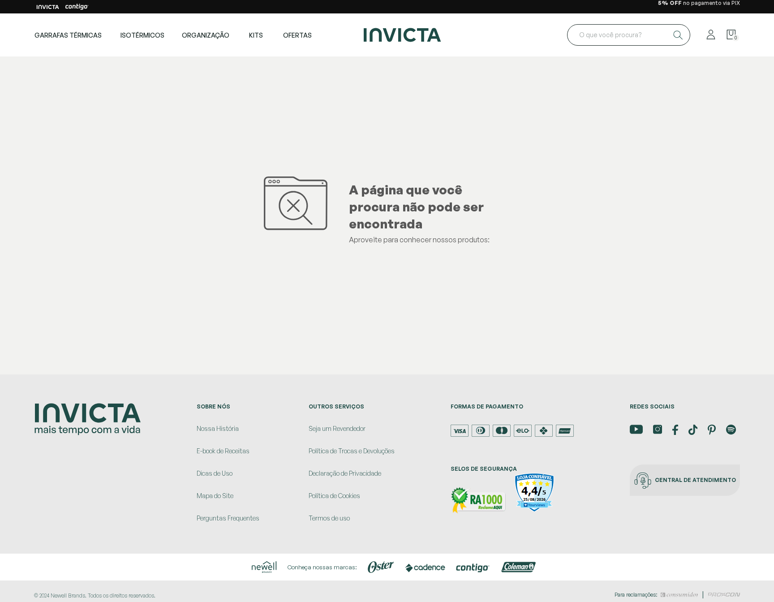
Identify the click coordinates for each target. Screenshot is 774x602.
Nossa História (218, 428)
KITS (256, 35)
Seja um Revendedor (337, 428)
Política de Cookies (334, 495)
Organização (205, 35)
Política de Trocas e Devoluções (352, 451)
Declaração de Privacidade (345, 473)
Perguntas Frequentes (228, 518)
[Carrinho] (731, 34)
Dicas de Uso (214, 473)
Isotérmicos (142, 35)
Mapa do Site (215, 495)
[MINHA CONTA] (711, 34)
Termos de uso (329, 518)
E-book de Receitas (223, 451)
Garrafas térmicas (68, 35)
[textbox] (628, 35)
